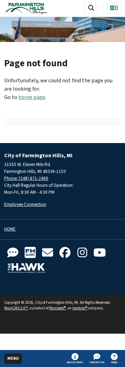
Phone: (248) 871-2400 (26, 178)
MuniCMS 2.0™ (16, 308)
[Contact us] (13, 253)
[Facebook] (65, 253)
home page (31, 97)
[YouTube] (99, 253)
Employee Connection (25, 204)
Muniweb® (57, 308)
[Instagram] (82, 253)
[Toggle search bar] (91, 8)
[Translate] (114, 8)
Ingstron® (79, 308)
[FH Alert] (30, 253)
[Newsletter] (47, 253)
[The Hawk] (26, 268)
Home (10, 229)
